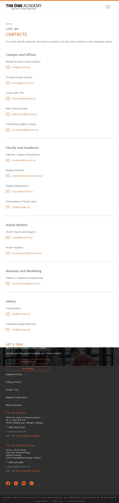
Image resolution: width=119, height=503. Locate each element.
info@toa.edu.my (21, 67)
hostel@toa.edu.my (22, 237)
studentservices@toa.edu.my (27, 175)
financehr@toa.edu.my (24, 98)
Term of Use (57, 501)
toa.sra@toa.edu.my (22, 191)
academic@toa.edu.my (24, 160)
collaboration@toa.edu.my (26, 283)
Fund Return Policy (76, 501)
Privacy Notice (40, 501)
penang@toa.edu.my (23, 82)
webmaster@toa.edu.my (24, 114)
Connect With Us (28, 361)
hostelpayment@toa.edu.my (27, 253)
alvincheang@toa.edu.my (25, 129)
